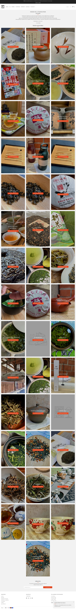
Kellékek (13, 6)
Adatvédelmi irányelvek (4, 598)
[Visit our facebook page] (36, 2)
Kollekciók (23, 6)
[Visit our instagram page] (37, 2)
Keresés (2, 596)
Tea (10, 6)
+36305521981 (28, 596)
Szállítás (2, 602)
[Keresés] (70, 6)
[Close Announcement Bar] (75, 1)
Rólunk (7, 6)
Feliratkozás (47, 587)
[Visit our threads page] (38, 2)
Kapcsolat (2, 597)
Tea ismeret (33, 6)
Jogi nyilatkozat (3, 603)
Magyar (68, 6)
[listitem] (38, 1)
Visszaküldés (3, 601)
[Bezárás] (73, 602)
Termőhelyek (18, 6)
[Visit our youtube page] (40, 2)
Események (28, 6)
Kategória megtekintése (13, 46)
